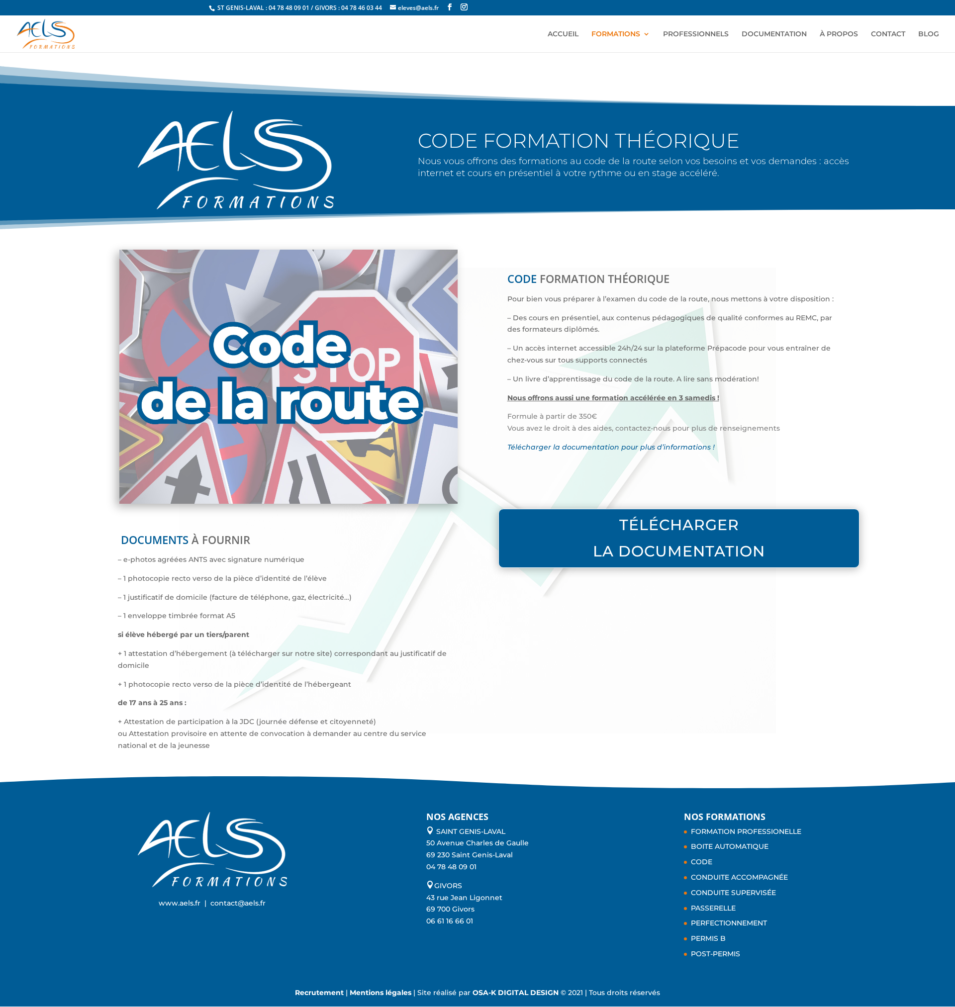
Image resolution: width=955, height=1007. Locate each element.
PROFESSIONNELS (696, 34)
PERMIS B (708, 938)
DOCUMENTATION (774, 34)
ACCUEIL (563, 34)
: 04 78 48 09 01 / (290, 7)
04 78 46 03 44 (361, 7)
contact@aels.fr (238, 903)
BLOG (928, 34)
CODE (701, 861)
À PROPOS (839, 34)
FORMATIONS (615, 34)
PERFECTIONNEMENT (729, 922)
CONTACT (888, 34)
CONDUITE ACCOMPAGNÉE (739, 877)
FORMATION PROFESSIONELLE (746, 831)
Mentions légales (380, 992)
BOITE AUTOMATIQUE (729, 846)
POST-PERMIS (715, 953)
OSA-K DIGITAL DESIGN (517, 992)
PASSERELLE (713, 908)
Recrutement (319, 992)
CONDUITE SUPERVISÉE (733, 892)
